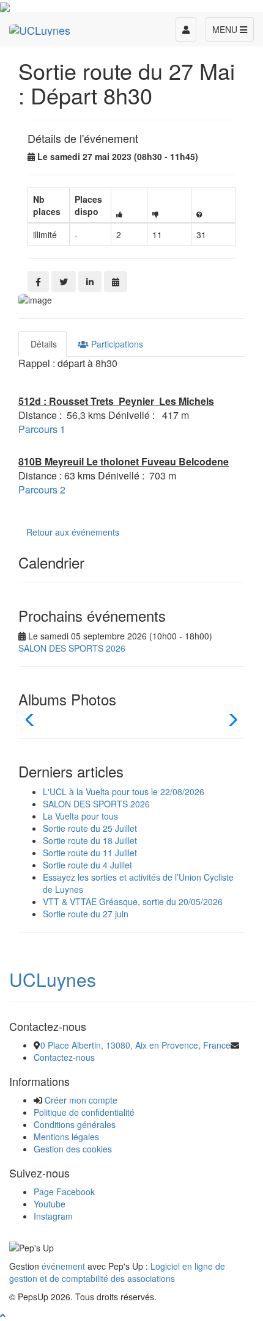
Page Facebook (64, 1191)
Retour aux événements (72, 532)
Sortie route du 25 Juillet (90, 828)
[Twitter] (63, 281)
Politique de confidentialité (84, 1112)
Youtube (49, 1204)
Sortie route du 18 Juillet (90, 840)
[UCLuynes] (39, 27)
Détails (42, 344)
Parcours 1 (41, 429)
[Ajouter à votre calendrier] (115, 281)
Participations (116, 344)
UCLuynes (52, 979)
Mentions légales (66, 1136)
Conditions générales (75, 1124)
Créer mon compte (81, 1100)
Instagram (53, 1216)
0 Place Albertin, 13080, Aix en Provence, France (135, 1045)
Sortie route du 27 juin (85, 914)
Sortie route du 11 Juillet (90, 852)
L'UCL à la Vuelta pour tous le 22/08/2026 (123, 791)
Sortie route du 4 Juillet (87, 865)
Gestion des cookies (73, 1149)
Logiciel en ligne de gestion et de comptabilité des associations (117, 1272)
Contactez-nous (64, 1057)
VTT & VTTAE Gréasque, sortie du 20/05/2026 (133, 901)
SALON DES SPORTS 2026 (71, 648)
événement (63, 1266)
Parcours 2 (41, 489)
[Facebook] (38, 281)
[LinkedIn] (90, 281)
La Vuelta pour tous (80, 816)
